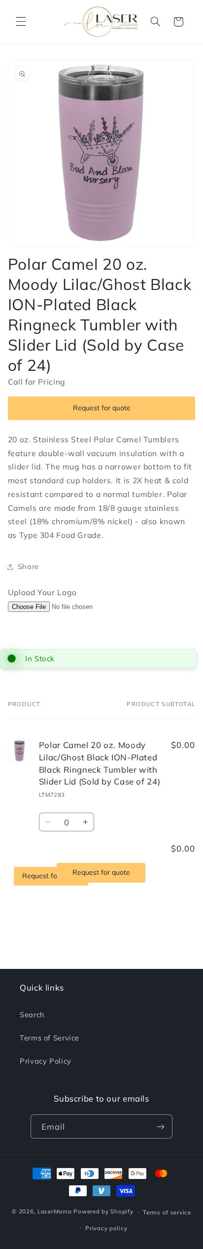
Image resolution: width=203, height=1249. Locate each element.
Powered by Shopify (103, 1211)
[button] (20, 21)
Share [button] (28, 566)
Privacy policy (106, 1228)
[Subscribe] (160, 1126)
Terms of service (167, 1212)
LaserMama (54, 1211)
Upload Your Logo (42, 592)
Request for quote (102, 407)
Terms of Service (49, 1037)
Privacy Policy (45, 1061)
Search (32, 1014)
